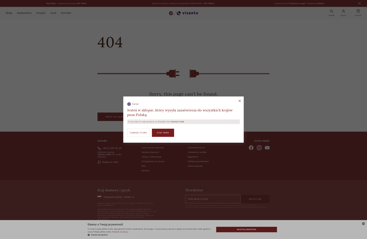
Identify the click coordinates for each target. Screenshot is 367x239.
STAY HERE (163, 132)
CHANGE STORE (138, 132)
